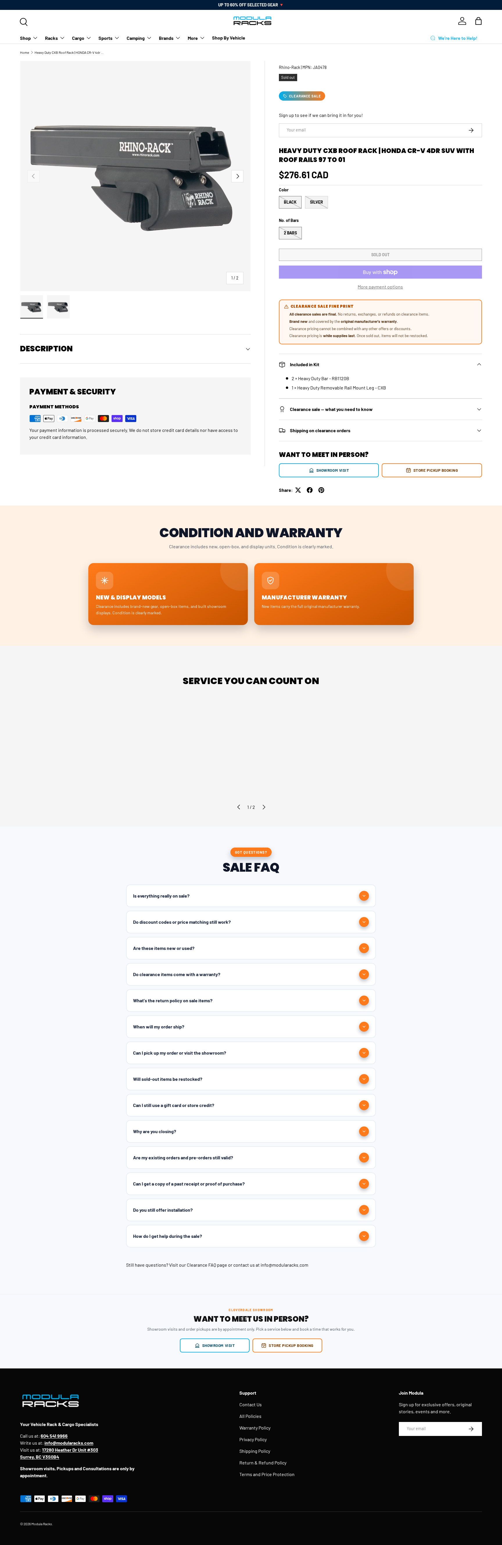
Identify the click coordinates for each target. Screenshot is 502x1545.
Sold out (380, 254)
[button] (478, 21)
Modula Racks (41, 1524)
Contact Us (250, 1404)
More (193, 37)
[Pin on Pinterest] (321, 490)
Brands (166, 37)
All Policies (250, 1416)
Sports (105, 37)
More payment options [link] (380, 286)
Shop (25, 37)
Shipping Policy (254, 1451)
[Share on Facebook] (309, 490)
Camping (136, 37)
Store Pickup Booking (435, 470)
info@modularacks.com (284, 1265)
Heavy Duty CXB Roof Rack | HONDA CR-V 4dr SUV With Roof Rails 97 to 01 (69, 52)
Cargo (78, 37)
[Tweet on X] (298, 490)
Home (24, 52)
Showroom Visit (332, 470)
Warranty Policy (254, 1427)
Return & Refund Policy (262, 1462)
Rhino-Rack (289, 67)
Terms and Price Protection (267, 1474)
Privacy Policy (253, 1439)
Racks (51, 37)
